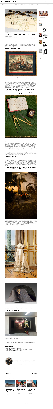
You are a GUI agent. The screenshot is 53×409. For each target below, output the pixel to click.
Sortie (9, 32)
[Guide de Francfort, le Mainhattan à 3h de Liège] (32, 383)
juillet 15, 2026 (44, 54)
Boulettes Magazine (8, 2)
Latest (3, 4)
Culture (7, 32)
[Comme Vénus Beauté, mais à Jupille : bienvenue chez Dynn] (43, 13)
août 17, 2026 (40, 20)
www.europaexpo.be (33, 342)
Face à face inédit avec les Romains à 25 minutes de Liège (13, 348)
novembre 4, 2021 (30, 393)
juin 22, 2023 (7, 394)
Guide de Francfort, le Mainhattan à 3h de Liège (32, 389)
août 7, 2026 (44, 38)
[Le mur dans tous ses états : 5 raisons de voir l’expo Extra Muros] (10, 383)
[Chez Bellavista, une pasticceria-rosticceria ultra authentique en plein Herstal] (40, 24)
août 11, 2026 (44, 31)
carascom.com (11, 343)
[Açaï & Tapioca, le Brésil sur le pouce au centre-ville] (40, 35)
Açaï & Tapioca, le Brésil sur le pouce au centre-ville (45, 35)
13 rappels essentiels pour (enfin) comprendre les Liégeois (45, 51)
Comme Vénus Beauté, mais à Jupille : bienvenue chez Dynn (43, 18)
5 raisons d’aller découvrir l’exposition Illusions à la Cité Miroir (14, 350)
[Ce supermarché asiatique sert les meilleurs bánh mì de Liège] (40, 42)
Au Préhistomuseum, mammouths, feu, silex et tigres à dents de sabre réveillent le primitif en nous (19, 349)
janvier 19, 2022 (18, 393)
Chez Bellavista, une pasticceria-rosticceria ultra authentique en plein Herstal (45, 27)
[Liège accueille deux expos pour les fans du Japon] (21, 383)
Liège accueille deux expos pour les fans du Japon (21, 389)
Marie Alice (7, 36)
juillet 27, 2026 (44, 47)
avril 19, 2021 (10, 36)
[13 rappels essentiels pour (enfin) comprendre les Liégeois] (40, 51)
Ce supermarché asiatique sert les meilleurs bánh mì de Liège (45, 44)
